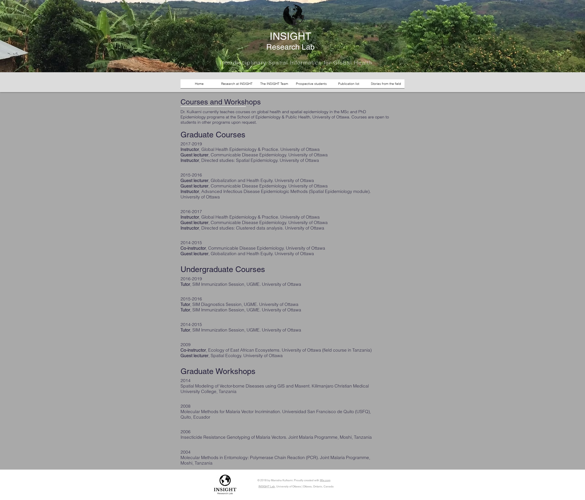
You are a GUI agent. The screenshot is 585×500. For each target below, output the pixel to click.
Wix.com (325, 480)
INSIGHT (290, 36)
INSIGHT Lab (266, 486)
